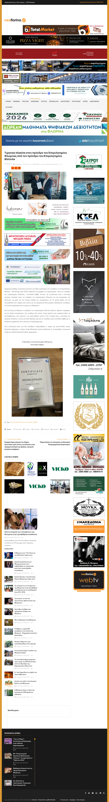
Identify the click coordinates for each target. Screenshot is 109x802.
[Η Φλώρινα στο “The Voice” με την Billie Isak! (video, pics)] (8, 555)
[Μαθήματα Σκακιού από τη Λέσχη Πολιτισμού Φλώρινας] (8, 770)
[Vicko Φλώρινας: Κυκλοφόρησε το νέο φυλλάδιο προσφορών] (60, 469)
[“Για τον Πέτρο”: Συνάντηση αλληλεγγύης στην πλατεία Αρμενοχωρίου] (8, 741)
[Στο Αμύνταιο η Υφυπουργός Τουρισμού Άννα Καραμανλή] (8, 783)
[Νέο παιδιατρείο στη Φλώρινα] (8, 622)
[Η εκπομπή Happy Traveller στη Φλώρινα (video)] (8, 653)
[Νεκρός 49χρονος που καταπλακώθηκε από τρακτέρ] (8, 644)
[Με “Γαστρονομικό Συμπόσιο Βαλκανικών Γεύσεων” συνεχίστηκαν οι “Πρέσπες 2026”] (8, 756)
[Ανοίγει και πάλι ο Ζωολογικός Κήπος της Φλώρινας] (8, 683)
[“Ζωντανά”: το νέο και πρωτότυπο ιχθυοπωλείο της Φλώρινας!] (8, 601)
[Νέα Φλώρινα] (15, 20)
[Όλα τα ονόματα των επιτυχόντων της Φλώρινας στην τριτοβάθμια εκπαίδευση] (20, 519)
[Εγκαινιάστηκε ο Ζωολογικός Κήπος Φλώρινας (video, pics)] (8, 579)
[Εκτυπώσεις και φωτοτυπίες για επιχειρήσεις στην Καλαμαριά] (60, 486)
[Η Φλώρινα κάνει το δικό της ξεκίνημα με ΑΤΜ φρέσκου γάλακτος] (8, 692)
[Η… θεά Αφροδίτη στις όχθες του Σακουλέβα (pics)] (8, 675)
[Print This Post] (5, 188)
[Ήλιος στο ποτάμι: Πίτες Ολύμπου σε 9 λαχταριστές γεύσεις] (14, 469)
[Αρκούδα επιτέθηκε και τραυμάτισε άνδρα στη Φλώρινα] (8, 611)
